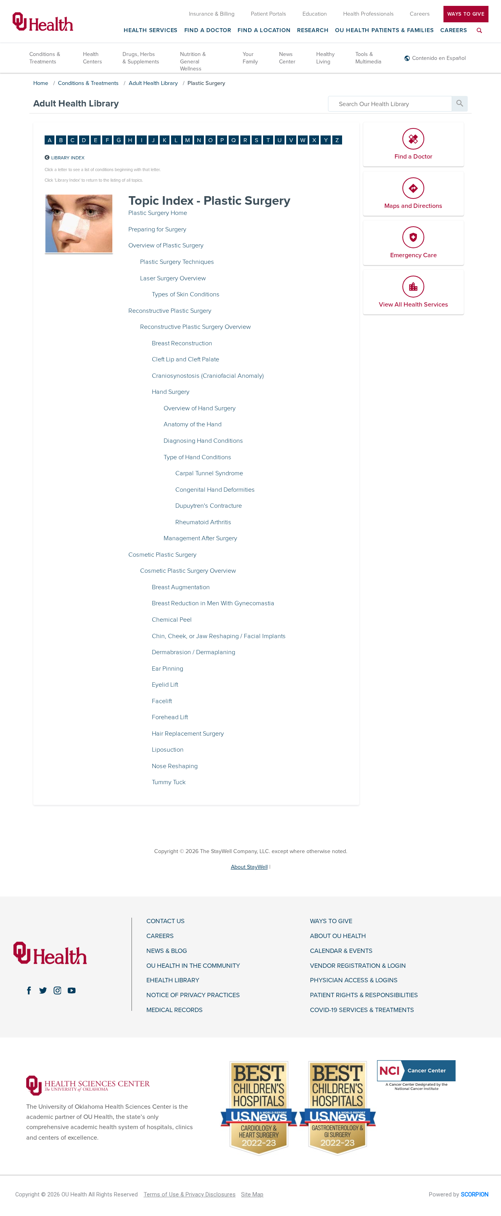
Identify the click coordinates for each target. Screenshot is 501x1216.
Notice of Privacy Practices (193, 995)
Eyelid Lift (165, 685)
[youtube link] (72, 990)
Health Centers (92, 58)
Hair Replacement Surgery (188, 734)
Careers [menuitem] (420, 14)
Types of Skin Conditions (186, 294)
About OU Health (338, 936)
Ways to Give (331, 921)
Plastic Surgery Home (157, 213)
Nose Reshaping (175, 766)
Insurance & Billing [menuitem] (211, 14)
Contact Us (165, 921)
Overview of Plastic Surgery (166, 245)
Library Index (68, 158)
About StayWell (249, 867)
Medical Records (174, 1010)
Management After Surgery (200, 538)
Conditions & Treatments (44, 58)
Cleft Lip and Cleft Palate (185, 359)
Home (40, 83)
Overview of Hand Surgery (200, 408)
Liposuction (168, 750)
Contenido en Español (439, 58)
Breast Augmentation (181, 587)
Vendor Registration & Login (358, 966)
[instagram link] (57, 990)
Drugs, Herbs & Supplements (141, 58)
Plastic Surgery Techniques (177, 262)
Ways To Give (466, 14)
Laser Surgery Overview (173, 278)
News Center (287, 58)
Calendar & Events (341, 951)
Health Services (151, 31)
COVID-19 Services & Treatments (362, 1010)
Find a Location (264, 31)
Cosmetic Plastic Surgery (162, 555)
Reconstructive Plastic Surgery (169, 311)
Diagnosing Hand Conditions (203, 441)
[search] (390, 103)
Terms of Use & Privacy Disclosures (190, 1194)
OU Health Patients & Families (384, 31)
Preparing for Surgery (157, 229)
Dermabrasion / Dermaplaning (193, 652)
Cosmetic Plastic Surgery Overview (188, 571)
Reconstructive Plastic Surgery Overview (195, 327)
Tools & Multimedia (368, 58)
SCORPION (474, 1194)
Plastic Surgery (206, 83)
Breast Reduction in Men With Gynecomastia (213, 603)
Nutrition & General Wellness (193, 61)
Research (313, 31)
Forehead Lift (170, 717)
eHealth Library (172, 980)
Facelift (162, 701)
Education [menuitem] (315, 14)
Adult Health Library (153, 83)
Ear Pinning (167, 669)
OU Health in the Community (193, 966)
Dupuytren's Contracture (208, 506)
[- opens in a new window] (88, 1085)
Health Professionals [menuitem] (368, 14)
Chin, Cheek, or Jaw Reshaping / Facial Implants (219, 636)
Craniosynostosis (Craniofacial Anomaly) (208, 376)
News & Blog (166, 951)
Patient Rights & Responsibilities (364, 995)
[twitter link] (43, 990)
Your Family (250, 58)
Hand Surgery (170, 392)
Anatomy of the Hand (193, 424)
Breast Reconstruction (182, 343)
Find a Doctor (208, 31)
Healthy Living (325, 58)
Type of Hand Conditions (197, 457)
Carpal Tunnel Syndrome (209, 473)
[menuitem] (479, 35)
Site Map (252, 1194)
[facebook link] (29, 990)
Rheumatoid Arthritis (203, 522)
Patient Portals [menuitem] (268, 14)
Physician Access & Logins (354, 980)
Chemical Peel (172, 620)
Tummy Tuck (169, 782)
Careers (453, 31)
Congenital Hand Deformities (215, 490)
